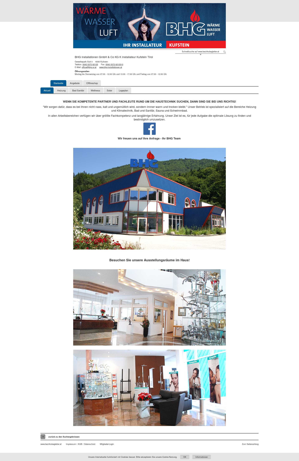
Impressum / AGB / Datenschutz (80, 444)
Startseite (58, 83)
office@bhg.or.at (89, 67)
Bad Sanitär (78, 90)
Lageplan (123, 90)
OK (184, 456)
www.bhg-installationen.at (110, 67)
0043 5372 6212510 (114, 64)
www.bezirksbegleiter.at (51, 444)
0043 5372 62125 (90, 64)
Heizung (61, 90)
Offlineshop (92, 83)
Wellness (95, 90)
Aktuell (47, 90)
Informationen (201, 456)
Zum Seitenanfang (250, 444)
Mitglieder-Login (107, 444)
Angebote (75, 83)
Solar (109, 90)
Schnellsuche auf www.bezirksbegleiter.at (200, 51)
